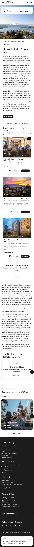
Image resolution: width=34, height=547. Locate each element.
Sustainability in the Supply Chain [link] (10, 506)
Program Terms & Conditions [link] (9, 504)
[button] (9, 10)
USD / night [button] (16, 171)
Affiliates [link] (3, 472)
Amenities (24, 123)
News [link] (3, 451)
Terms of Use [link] (5, 502)
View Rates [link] (25, 171)
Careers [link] (3, 448)
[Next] (28, 146)
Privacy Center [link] (5, 499)
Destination (9, 9)
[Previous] (6, 146)
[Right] (22, 35)
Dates (23, 9)
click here (21, 543)
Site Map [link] (4, 490)
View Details (7, 167)
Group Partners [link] (5, 469)
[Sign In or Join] (31, 2)
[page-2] (14, 433)
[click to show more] (32, 372)
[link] (10, 163)
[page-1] (13, 433)
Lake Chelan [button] (6, 44)
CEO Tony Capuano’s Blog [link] (9, 453)
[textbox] (9, 11)
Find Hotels (8, 116)
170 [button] (10, 170)
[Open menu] (3, 2)
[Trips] (26, 2)
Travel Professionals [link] (7, 467)
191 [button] (10, 256)
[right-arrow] (29, 277)
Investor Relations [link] (6, 449)
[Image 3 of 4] (17, 34)
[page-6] (19, 433)
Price (16, 123)
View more (4, 396)
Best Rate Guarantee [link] (7, 486)
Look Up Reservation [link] (7, 482)
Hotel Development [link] (6, 470)
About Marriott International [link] (9, 446)
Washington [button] (21, 41)
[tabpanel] (17, 10)
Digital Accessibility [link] (6, 457)
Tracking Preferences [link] (7, 497)
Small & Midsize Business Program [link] (11, 465)
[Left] (13, 35)
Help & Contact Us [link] (6, 480)
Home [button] (4, 41)
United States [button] (12, 41)
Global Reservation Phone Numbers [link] (11, 484)
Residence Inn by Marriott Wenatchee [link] (16, 199)
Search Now (15, 375)
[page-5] (18, 433)
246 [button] (10, 211)
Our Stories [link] (4, 455)
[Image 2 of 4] (16, 34)
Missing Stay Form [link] (6, 488)
